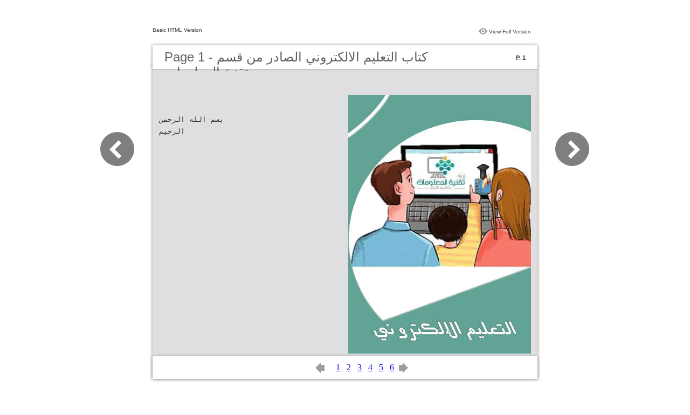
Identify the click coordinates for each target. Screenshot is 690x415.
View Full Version (510, 31)
